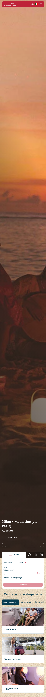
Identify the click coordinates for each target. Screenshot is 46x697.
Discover (12, 537)
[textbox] (21, 569)
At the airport (26, 602)
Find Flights (23, 585)
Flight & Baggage (10, 602)
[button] (36, 4)
